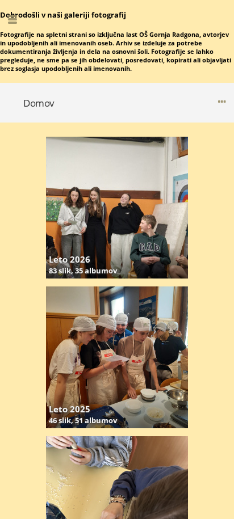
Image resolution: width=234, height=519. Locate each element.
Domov (39, 102)
